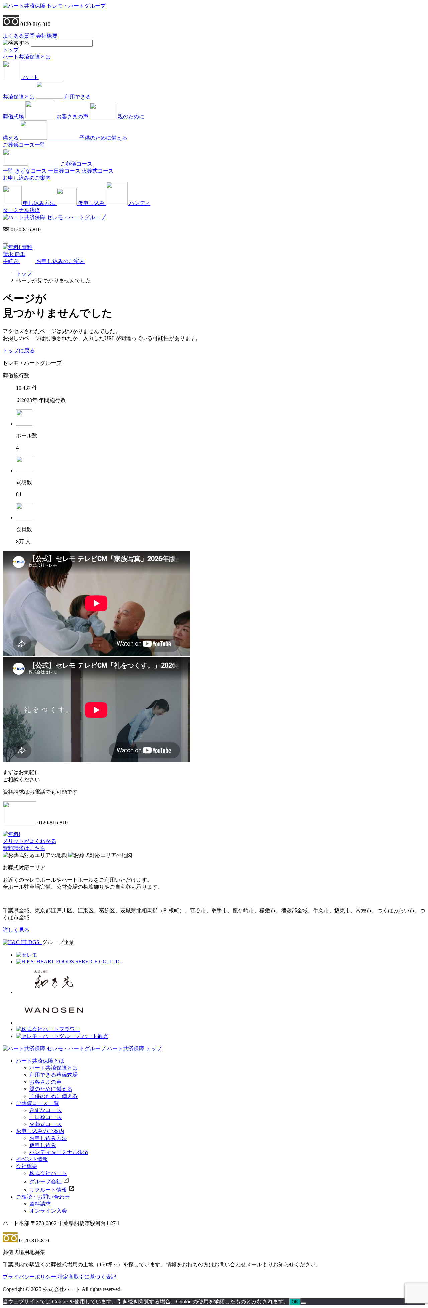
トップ (11, 50)
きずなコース (45, 1110)
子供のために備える (53, 1096)
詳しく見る (16, 930)
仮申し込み (42, 1145)
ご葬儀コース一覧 (24, 145)
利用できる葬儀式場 (53, 1075)
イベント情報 (32, 1159)
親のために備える (50, 1089)
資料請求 (40, 1204)
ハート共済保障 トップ (134, 1048)
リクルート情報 (48, 1190)
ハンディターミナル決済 (58, 1152)
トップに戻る (19, 350)
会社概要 (47, 36)
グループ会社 (46, 1181)
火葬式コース (45, 1124)
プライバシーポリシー (29, 1277)
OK (295, 1301)
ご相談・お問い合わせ (43, 1197)
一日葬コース (45, 1117)
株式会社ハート (48, 1173)
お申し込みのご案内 (27, 178)
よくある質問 (19, 36)
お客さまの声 (45, 1082)
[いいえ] (303, 1303)
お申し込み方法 (48, 1138)
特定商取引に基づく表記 (87, 1277)
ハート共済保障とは (27, 57)
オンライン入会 (48, 1211)
